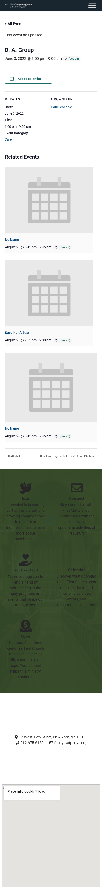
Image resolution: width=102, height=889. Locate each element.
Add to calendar (29, 79)
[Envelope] (87, 760)
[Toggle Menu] (92, 5)
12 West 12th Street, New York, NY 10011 (52, 737)
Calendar (76, 570)
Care (8, 139)
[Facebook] (39, 760)
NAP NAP (14, 456)
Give (25, 636)
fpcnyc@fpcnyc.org (70, 743)
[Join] (26, 488)
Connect (76, 498)
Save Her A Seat (17, 332)
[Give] (26, 626)
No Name (12, 239)
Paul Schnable (61, 107)
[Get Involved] (26, 560)
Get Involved (25, 570)
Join (25, 498)
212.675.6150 (31, 743)
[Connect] (77, 488)
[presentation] (49, 200)
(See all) (74, 58)
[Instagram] (14, 760)
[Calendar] (77, 559)
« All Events (14, 23)
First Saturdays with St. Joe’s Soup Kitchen (67, 456)
